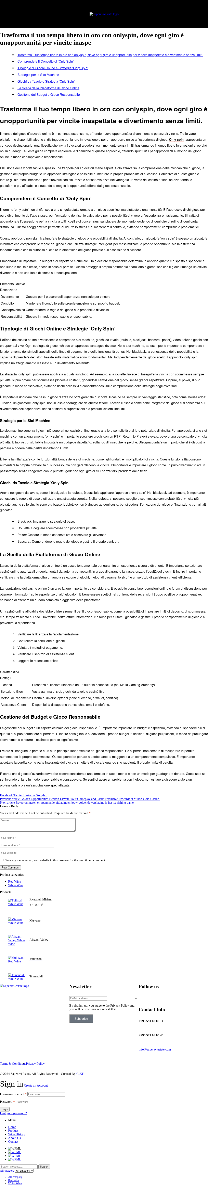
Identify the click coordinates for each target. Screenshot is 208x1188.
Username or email (13, 1094)
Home (12, 1127)
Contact (13, 1141)
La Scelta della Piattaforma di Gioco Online (48, 88)
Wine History (16, 1134)
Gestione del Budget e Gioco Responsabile (48, 94)
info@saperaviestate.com (155, 1049)
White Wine (15, 885)
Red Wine (14, 881)
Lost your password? (13, 1113)
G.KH (80, 1073)
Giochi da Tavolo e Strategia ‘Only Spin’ (46, 81)
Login (5, 1109)
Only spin (176, 139)
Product (13, 1130)
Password (7, 1101)
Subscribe (81, 1018)
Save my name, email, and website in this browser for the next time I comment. (55, 860)
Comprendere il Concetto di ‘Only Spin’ (45, 61)
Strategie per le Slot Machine (38, 74)
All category (15, 1176)
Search (44, 1166)
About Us (14, 1138)
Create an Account (36, 1085)
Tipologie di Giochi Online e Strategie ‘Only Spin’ (52, 68)
